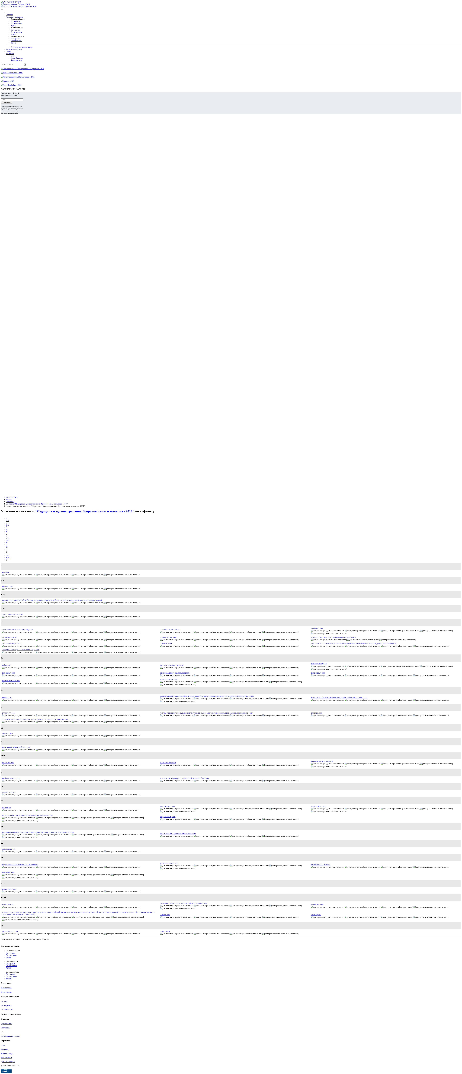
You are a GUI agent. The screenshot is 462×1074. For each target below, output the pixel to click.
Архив (13, 26)
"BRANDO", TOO (7, 586)
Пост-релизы (6, 992)
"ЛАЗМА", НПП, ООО (9, 792)
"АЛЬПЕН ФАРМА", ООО (168, 637)
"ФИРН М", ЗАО (316, 915)
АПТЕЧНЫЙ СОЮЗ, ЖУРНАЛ (12, 643)
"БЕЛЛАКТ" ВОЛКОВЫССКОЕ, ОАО (171, 665)
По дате (4, 1001)
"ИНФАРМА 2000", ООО (168, 763)
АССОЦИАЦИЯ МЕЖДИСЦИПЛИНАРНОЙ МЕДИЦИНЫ (20, 650)
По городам (15, 21)
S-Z (7, 525)
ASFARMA (5, 572)
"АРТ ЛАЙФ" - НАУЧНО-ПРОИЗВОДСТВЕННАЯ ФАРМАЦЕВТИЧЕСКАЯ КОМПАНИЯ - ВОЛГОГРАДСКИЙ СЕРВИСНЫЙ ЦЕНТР (353, 643)
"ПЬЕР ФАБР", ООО (8, 872)
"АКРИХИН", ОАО (317, 628)
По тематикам (16, 23)
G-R (7, 523)
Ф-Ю (8, 557)
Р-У (7, 555)
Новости (9, 15)
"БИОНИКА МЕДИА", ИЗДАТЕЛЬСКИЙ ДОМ (174, 673)
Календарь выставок (14, 17)
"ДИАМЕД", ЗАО (7, 733)
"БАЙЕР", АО (6, 665)
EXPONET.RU (12, 497)
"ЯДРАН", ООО (165, 931)
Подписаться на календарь (21, 47)
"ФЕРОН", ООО (165, 915)
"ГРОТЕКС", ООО (316, 713)
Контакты (10, 54)
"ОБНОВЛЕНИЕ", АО (9, 849)
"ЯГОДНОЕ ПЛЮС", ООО (10, 931)
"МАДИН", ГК (6, 808)
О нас (13, 56)
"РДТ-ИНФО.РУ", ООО (9, 889)
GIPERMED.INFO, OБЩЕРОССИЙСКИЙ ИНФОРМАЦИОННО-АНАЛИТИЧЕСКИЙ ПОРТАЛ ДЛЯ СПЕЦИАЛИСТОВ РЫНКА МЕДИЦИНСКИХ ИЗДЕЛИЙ (52, 600)
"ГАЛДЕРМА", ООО (8, 713)
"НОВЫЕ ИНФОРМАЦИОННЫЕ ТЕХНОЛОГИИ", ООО (178, 833)
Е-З (7, 538)
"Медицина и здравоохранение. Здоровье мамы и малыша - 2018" (84, 511)
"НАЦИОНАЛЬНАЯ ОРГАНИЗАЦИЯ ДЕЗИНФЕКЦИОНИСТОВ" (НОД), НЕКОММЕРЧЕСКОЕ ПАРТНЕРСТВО (38, 832)
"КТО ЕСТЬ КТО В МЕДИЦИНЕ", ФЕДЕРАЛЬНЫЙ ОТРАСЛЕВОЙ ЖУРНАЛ (184, 778)
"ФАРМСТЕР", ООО (317, 905)
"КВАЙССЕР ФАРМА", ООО (11, 778)
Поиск (8, 51)
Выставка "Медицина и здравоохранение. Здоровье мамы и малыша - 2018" (37, 504)
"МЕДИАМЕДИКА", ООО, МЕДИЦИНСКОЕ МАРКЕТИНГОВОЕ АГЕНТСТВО (27, 815)
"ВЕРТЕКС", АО (7, 697)
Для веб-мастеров (8, 1062)
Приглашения (6, 1024)
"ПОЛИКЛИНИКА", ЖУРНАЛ (320, 864)
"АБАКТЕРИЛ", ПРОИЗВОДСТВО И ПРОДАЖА (17, 630)
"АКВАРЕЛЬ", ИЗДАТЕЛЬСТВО (170, 630)
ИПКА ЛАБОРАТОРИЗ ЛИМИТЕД (322, 761)
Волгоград (10, 502)
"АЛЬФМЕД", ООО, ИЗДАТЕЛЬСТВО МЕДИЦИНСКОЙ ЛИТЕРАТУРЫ (333, 637)
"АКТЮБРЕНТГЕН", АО (9, 637)
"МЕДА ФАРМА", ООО (167, 806)
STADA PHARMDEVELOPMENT (12, 614)
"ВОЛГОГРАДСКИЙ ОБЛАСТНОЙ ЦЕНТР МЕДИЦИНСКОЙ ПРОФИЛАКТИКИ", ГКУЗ (339, 697)
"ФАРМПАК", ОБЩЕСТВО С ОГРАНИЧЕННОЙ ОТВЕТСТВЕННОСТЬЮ (183, 903)
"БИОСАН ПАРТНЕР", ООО (11, 681)
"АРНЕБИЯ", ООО (166, 643)
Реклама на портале (14, 49)
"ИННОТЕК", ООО (8, 763)
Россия (8, 499)
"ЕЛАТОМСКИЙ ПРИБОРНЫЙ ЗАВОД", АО (16, 747)
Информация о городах (10, 1036)
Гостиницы (5, 1028)
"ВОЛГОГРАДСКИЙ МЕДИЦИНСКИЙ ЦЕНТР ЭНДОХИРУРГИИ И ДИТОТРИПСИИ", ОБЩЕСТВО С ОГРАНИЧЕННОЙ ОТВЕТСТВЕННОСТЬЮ (207, 696)
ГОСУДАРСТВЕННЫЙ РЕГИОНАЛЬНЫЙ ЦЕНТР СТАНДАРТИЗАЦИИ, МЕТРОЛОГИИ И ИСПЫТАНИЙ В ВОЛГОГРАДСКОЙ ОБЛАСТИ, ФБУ (206, 713)
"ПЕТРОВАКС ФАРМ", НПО (169, 863)
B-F (7, 521)
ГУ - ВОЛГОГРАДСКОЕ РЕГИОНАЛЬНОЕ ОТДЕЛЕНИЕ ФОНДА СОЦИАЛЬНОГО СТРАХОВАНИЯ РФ (35, 719)
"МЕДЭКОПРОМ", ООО (167, 817)
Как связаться (16, 60)
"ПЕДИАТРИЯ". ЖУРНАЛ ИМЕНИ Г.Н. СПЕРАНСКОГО (20, 864)
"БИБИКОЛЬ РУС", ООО (319, 664)
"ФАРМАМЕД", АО (8, 905)
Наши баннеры (17, 58)
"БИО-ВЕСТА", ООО (8, 673)
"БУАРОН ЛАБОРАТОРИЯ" (168, 679)
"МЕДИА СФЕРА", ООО (318, 806)
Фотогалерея (6, 988)
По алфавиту (6, 1005)
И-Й (7, 540)
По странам (15, 30)
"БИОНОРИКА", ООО (318, 673)
